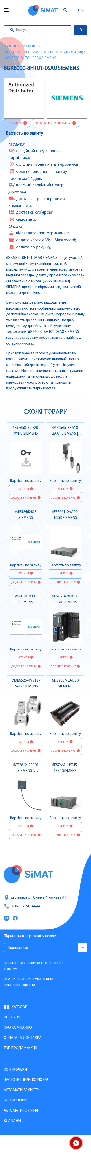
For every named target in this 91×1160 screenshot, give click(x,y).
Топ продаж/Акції (20, 1048)
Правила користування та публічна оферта (29, 982)
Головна (12, 46)
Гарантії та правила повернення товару (34, 966)
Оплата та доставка (22, 1038)
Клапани (12, 1121)
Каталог (30, 46)
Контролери (15, 1070)
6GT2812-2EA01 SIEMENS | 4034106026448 (26, 771)
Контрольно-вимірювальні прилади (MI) (44, 52)
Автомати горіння (21, 1111)
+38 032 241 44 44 (25, 906)
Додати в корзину (53, 123)
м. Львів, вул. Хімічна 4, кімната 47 (38, 898)
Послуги (12, 1017)
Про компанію (18, 1028)
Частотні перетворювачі (27, 1080)
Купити (15, 123)
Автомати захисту (21, 1090)
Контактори (15, 1100)
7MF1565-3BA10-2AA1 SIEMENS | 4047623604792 (65, 433)
